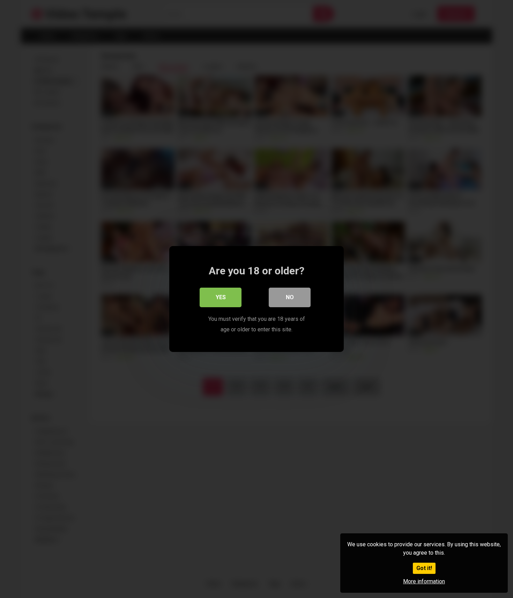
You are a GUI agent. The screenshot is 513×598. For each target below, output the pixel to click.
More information (424, 581)
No (290, 297)
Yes (221, 297)
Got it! (424, 568)
